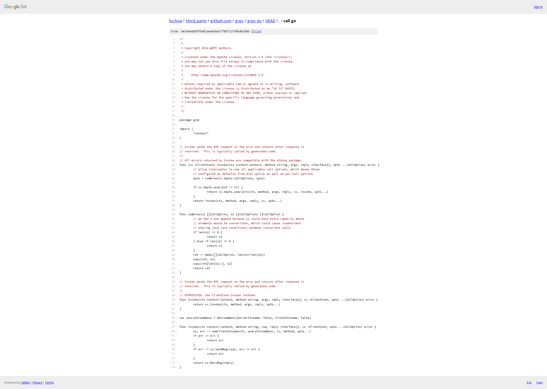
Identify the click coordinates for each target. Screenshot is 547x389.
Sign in (538, 7)
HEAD (270, 20)
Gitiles (26, 382)
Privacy (37, 382)
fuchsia (175, 20)
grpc (239, 20)
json (539, 382)
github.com (220, 20)
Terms (49, 382)
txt (529, 382)
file (256, 31)
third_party (196, 20)
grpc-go (254, 20)
